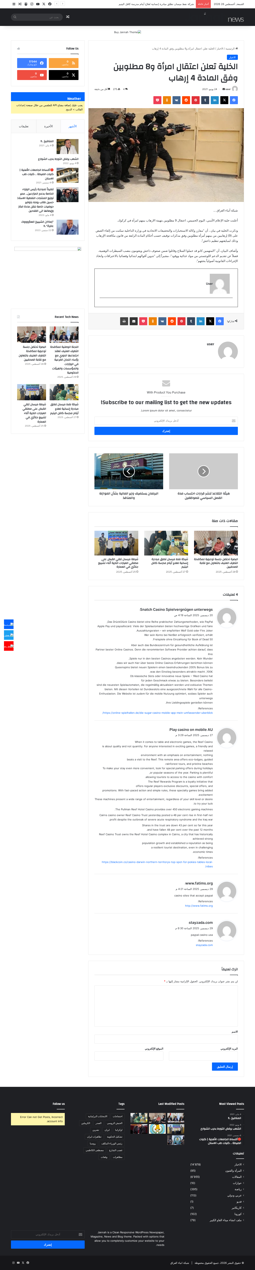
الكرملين (85, 1123)
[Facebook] (9, 624)
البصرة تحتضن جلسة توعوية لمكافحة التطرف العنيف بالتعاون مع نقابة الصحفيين (216, 563)
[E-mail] (231, 304)
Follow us (59, 1104)
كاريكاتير (237, 1207)
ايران (107, 1129)
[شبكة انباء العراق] (214, 17)
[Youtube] (9, 646)
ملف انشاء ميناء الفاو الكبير (226, 1220)
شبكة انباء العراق (179, 1262)
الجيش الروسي (114, 1123)
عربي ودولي (234, 1195)
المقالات (237, 1176)
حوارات (237, 1183)
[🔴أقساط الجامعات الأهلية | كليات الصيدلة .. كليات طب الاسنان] (67, 175)
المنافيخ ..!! (47, 141)
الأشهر (73, 126)
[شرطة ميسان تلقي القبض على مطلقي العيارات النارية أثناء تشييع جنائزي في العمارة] (116, 543)
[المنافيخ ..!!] (67, 146)
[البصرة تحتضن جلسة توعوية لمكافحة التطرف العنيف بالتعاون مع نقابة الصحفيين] (216, 543)
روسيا (93, 1143)
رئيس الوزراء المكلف (111, 1143)
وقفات (104, 1156)
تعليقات (23, 126)
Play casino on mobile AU (191, 729)
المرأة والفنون (233, 1170)
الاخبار (220, 48)
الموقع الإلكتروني (154, 1048)
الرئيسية (230, 48)
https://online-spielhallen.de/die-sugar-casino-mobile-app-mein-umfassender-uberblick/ (157, 712)
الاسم (235, 1031)
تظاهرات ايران (94, 1136)
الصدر (98, 1123)
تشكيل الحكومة (114, 1136)
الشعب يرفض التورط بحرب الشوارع (58, 159)
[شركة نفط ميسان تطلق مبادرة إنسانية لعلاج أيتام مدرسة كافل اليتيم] (166, 543)
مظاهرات (117, 1156)
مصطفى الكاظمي (95, 1150)
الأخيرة (48, 126)
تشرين (95, 1129)
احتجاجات (117, 1116)
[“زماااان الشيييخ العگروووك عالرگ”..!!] (67, 227)
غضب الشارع (115, 1150)
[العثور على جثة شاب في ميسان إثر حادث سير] (157, 1129)
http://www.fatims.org (199, 905)
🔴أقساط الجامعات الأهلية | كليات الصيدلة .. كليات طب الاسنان (37, 174)
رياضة (238, 1189)
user (228, 89)
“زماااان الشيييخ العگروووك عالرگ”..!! (37, 224)
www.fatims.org (199, 883)
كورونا (238, 1214)
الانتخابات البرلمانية (97, 1116)
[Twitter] (9, 635)
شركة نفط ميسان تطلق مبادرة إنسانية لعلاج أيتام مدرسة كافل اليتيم (169, 563)
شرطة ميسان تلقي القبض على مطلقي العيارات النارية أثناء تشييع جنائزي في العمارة (147, 4)
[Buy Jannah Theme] (127, 32)
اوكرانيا (118, 1129)
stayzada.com (201, 922)
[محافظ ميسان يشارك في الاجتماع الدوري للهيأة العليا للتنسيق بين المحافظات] (138, 1129)
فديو (239, 1201)
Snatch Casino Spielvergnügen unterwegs (176, 609)
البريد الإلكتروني (229, 1048)
